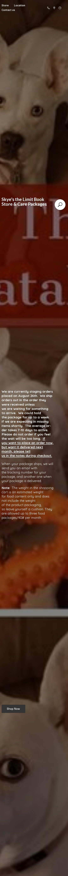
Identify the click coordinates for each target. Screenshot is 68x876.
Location (19, 5)
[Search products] (60, 204)
